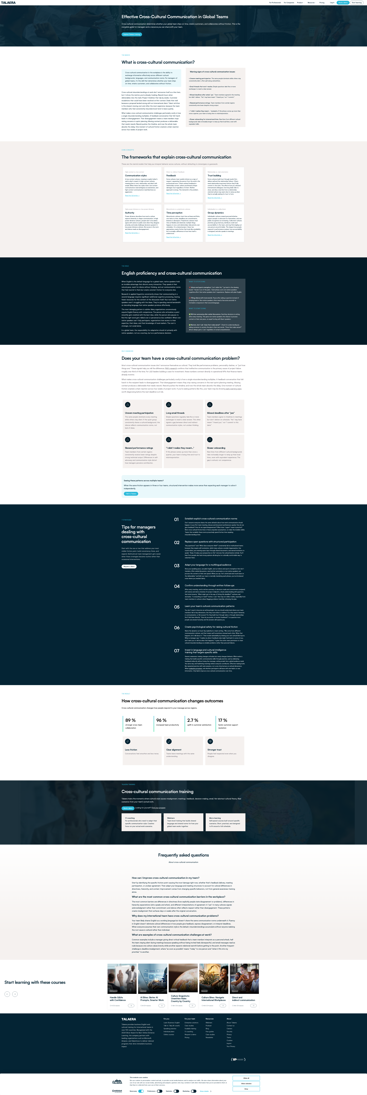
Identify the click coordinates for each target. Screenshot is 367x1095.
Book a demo (343, 3)
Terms (229, 1037)
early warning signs (234, 389)
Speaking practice (170, 1028)
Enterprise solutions (191, 1023)
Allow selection (246, 1083)
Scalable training (190, 1028)
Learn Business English (172, 1023)
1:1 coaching (189, 1031)
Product (300, 3)
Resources (311, 3)
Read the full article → (132, 195)
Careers (229, 1028)
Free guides (210, 1031)
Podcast (209, 1026)
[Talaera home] (8, 3)
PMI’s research (171, 368)
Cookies (229, 1040)
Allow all (246, 1078)
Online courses (169, 1034)
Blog (207, 1028)
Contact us (230, 1026)
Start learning (357, 3)
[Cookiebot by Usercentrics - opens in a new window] (117, 1091)
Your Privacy (231, 1046)
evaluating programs (195, 668)
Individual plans (169, 1031)
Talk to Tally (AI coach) (172, 1026)
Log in (332, 2)
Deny (246, 1089)
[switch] (159, 1091)
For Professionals (275, 3)
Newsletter (209, 1037)
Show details (204, 1091)
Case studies (189, 1026)
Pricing (322, 3)
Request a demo (190, 1034)
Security (229, 1031)
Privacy (229, 1034)
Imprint (229, 1043)
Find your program (158, 808)
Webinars (209, 1023)
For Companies (289, 3)
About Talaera (232, 1023)
